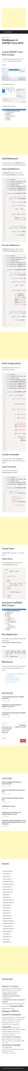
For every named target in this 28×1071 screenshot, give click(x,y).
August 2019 (6, 905)
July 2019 (5, 907)
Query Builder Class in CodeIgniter (8, 1034)
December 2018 (7, 921)
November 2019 (7, 900)
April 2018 (5, 942)
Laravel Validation (17, 1020)
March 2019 (6, 915)
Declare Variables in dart (18, 1003)
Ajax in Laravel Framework (15, 988)
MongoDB (6, 1027)
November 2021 (7, 884)
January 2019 (6, 918)
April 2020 (5, 897)
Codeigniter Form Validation (12, 992)
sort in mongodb (5, 1042)
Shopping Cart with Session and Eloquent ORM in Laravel (11, 813)
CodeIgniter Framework (9, 994)
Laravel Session (10, 1020)
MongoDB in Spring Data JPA (8, 1029)
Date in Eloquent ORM (7, 1003)
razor (18, 553)
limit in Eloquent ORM (7, 1022)
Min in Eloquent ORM (15, 1024)
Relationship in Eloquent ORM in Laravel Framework (12, 1039)
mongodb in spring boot (15, 1027)
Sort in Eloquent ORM (19, 1040)
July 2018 (5, 934)
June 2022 (5, 876)
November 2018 (7, 923)
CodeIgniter (4, 992)
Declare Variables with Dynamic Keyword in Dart (11, 783)
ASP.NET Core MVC (6, 37)
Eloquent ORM (16, 1006)
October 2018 (6, 926)
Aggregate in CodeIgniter (10, 986)
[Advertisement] (15, 18)
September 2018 (7, 928)
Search (4, 738)
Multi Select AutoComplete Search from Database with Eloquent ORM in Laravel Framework (14, 822)
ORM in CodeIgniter (20, 1029)
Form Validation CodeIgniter (20, 1017)
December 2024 (7, 871)
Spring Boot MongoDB (11, 1045)
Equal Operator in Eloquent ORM (8, 1017)
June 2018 (5, 936)
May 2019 (5, 910)
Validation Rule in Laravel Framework (9, 1052)
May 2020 (5, 894)
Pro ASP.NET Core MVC (12, 678)
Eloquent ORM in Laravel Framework (11, 1013)
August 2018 (6, 931)
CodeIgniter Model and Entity (11, 996)
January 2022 (6, 879)
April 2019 (5, 913)
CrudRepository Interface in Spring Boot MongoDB (13, 1000)
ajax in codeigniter (5, 988)
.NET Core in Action (11, 682)
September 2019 (7, 902)
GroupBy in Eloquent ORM (8, 1019)
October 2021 (6, 886)
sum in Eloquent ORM (7, 1047)
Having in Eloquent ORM (19, 1019)
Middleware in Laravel (8, 806)
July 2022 (5, 873)
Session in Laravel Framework (7, 1040)
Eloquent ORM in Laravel (8, 1008)
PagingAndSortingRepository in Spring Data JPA (11, 1031)
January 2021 (6, 892)
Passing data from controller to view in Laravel (10, 1033)
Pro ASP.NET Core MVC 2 (13, 680)
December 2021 (7, 881)
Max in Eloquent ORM (6, 1024)
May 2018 (5, 939)
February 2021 (7, 889)
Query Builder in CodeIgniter (11, 1037)
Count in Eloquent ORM (6, 997)
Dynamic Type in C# (5, 1006)
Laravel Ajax (4, 1020)
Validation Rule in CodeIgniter (7, 1051)
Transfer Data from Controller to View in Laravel (12, 1049)
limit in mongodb (15, 1022)
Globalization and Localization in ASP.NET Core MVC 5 (12, 705)
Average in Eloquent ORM (16, 990)
